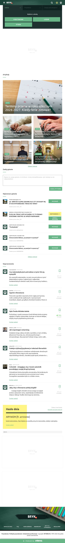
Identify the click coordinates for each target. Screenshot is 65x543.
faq (18, 526)
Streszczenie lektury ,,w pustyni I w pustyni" (24, 237)
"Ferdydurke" (13, 227)
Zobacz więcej (32, 166)
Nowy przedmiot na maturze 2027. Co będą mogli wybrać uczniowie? (16, 159)
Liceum (46, 19)
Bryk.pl (5, 432)
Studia (18, 24)
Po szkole (38, 154)
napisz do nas (8, 526)
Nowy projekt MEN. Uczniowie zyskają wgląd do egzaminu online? (16, 134)
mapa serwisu (27, 526)
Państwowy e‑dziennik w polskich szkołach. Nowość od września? (47, 134)
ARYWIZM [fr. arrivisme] (18, 417)
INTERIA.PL (47, 534)
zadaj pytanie (55, 188)
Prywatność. (5, 534)
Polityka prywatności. (16, 534)
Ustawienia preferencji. (30, 534)
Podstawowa (18, 19)
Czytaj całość (10, 425)
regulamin (57, 526)
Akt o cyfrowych (47, 526)
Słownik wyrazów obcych (55, 409)
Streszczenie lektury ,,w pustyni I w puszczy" (24, 248)
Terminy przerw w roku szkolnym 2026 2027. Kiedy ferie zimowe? (28, 108)
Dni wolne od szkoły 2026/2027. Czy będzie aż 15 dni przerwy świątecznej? (47, 159)
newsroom (37, 526)
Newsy (7, 102)
